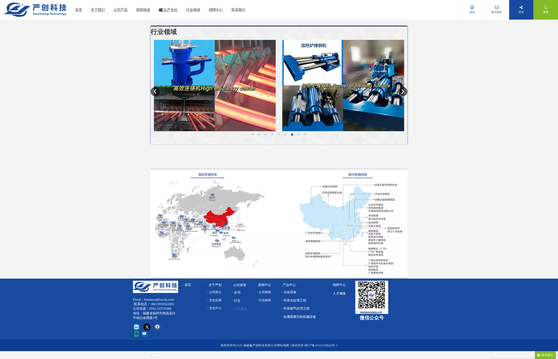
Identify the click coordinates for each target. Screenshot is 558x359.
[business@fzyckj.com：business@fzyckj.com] (144, 334)
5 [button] (279, 134)
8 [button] (298, 134)
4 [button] (272, 134)
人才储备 (339, 293)
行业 (237, 301)
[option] (215, 85)
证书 (237, 292)
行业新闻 (265, 300)
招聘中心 (339, 285)
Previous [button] (155, 91)
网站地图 (283, 345)
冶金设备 (289, 292)
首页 (188, 285)
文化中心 (215, 308)
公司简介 (215, 292)
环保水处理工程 (294, 300)
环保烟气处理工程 (296, 308)
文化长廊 (215, 300)
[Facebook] (157, 326)
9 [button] (305, 134)
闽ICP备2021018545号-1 (320, 345)
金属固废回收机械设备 (299, 317)
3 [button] (266, 134)
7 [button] (292, 134)
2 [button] (259, 134)
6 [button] (285, 134)
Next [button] (402, 91)
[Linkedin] (136, 326)
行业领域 (240, 309)
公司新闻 (265, 292)
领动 (294, 345)
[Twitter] (146, 326)
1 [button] (253, 134)
